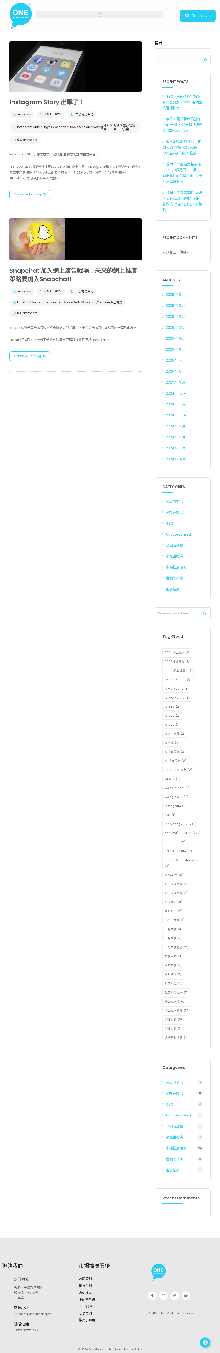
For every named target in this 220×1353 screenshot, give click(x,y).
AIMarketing (177, 688)
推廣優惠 (173, 589)
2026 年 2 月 (175, 316)
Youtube (103, 302)
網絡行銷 (174, 1019)
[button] (99, 14)
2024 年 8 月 (176, 437)
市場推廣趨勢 (177, 947)
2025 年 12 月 (176, 327)
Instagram (25, 127)
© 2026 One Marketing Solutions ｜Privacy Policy (110, 1349)
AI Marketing (177, 698)
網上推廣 (116, 302)
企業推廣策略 (177, 884)
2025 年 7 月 (176, 360)
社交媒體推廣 (177, 992)
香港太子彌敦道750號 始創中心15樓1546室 (28, 1293)
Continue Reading (27, 194)
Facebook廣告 (178, 770)
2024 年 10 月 (176, 415)
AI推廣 (172, 743)
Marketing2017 (44, 127)
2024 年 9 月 (176, 426)
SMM (190, 833)
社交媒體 (174, 983)
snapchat (62, 127)
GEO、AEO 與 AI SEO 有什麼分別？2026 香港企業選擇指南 (182, 102)
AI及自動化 (174, 501)
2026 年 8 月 (176, 294)
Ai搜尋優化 (175, 752)
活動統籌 (173, 974)
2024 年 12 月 (176, 393)
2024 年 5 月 (176, 448)
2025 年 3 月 (175, 382)
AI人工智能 (175, 734)
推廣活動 (174, 956)
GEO (169, 523)
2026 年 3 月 (175, 305)
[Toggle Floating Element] (205, 1342)
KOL (170, 815)
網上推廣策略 (177, 1010)
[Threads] (174, 1295)
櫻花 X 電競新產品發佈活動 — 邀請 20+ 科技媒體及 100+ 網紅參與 (182, 125)
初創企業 (117, 127)
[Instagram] (163, 1295)
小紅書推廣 (174, 556)
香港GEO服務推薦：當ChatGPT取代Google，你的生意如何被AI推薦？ (181, 147)
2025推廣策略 (177, 661)
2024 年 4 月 (176, 459)
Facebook (24, 302)
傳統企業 (108, 127)
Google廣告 (177, 797)
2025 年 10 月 (176, 338)
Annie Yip (24, 115)
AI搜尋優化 (174, 512)
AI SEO (173, 707)
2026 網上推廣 (178, 670)
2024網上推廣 (178, 652)
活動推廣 (173, 965)
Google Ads (177, 788)
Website (174, 875)
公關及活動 (174, 545)
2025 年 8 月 (176, 349)
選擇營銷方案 (129, 127)
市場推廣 (174, 929)
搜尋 (158, 43)
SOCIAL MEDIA (178, 851)
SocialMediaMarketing (86, 127)
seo (172, 833)
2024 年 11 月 (176, 404)
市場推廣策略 (84, 115)
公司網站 (174, 902)
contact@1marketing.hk (32, 1314)
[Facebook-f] (152, 1295)
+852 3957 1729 (26, 1330)
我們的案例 (174, 578)
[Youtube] (186, 1295)
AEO (171, 679)
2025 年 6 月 (176, 371)
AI (187, 679)
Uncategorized (178, 534)
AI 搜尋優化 (175, 761)
